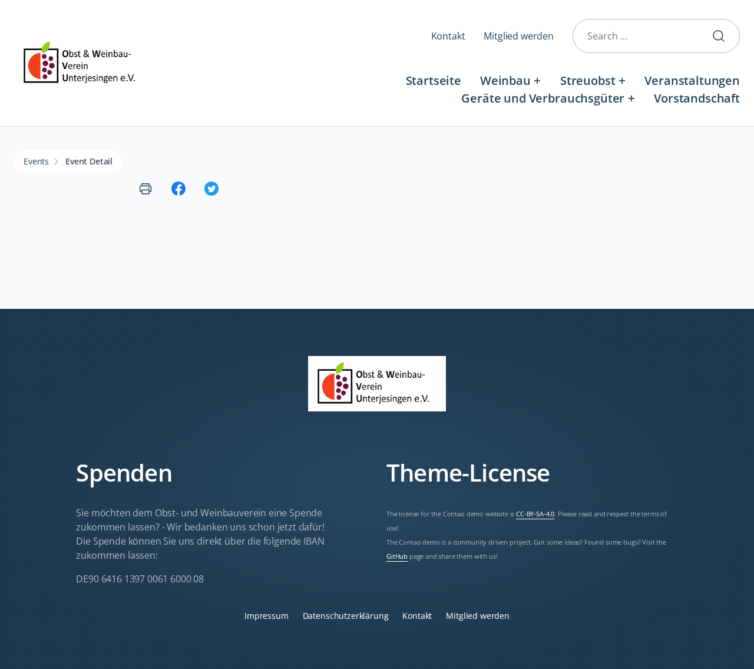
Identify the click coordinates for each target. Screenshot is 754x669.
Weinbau (505, 80)
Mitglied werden (519, 35)
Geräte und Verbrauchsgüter (542, 98)
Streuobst (588, 80)
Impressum (266, 615)
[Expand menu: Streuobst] (622, 80)
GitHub (397, 556)
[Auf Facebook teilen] (178, 189)
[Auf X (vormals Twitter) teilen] (211, 189)
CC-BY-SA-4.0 (535, 514)
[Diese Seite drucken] (145, 189)
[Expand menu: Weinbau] (537, 80)
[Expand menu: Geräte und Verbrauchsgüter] (631, 98)
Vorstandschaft (697, 98)
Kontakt (448, 35)
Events (36, 161)
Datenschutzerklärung (346, 615)
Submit (723, 36)
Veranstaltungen (692, 80)
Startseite (433, 80)
